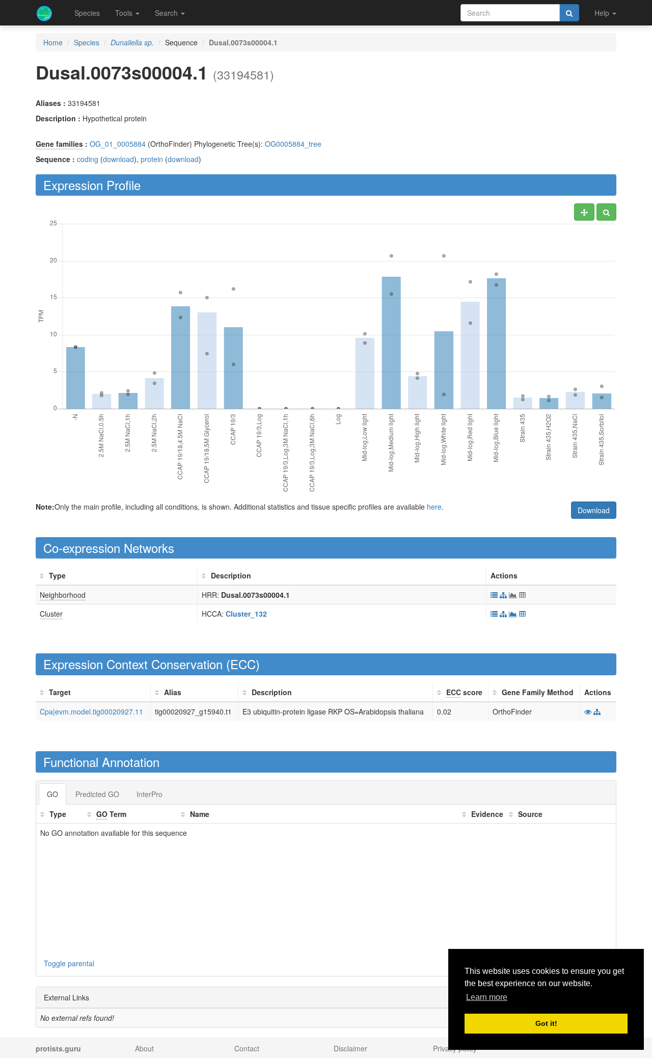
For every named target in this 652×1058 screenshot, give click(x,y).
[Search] (569, 12)
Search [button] (167, 13)
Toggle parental (69, 963)
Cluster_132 (246, 614)
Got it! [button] (546, 1023)
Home (53, 42)
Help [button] (602, 13)
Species (87, 13)
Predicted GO (97, 794)
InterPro (149, 794)
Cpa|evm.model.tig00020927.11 (91, 711)
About (144, 1048)
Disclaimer (350, 1048)
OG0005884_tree (293, 144)
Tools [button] (124, 13)
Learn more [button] (486, 997)
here (434, 506)
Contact (246, 1048)
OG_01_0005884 (118, 144)
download (118, 159)
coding (87, 159)
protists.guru (58, 1048)
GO (52, 794)
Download (594, 510)
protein (152, 159)
